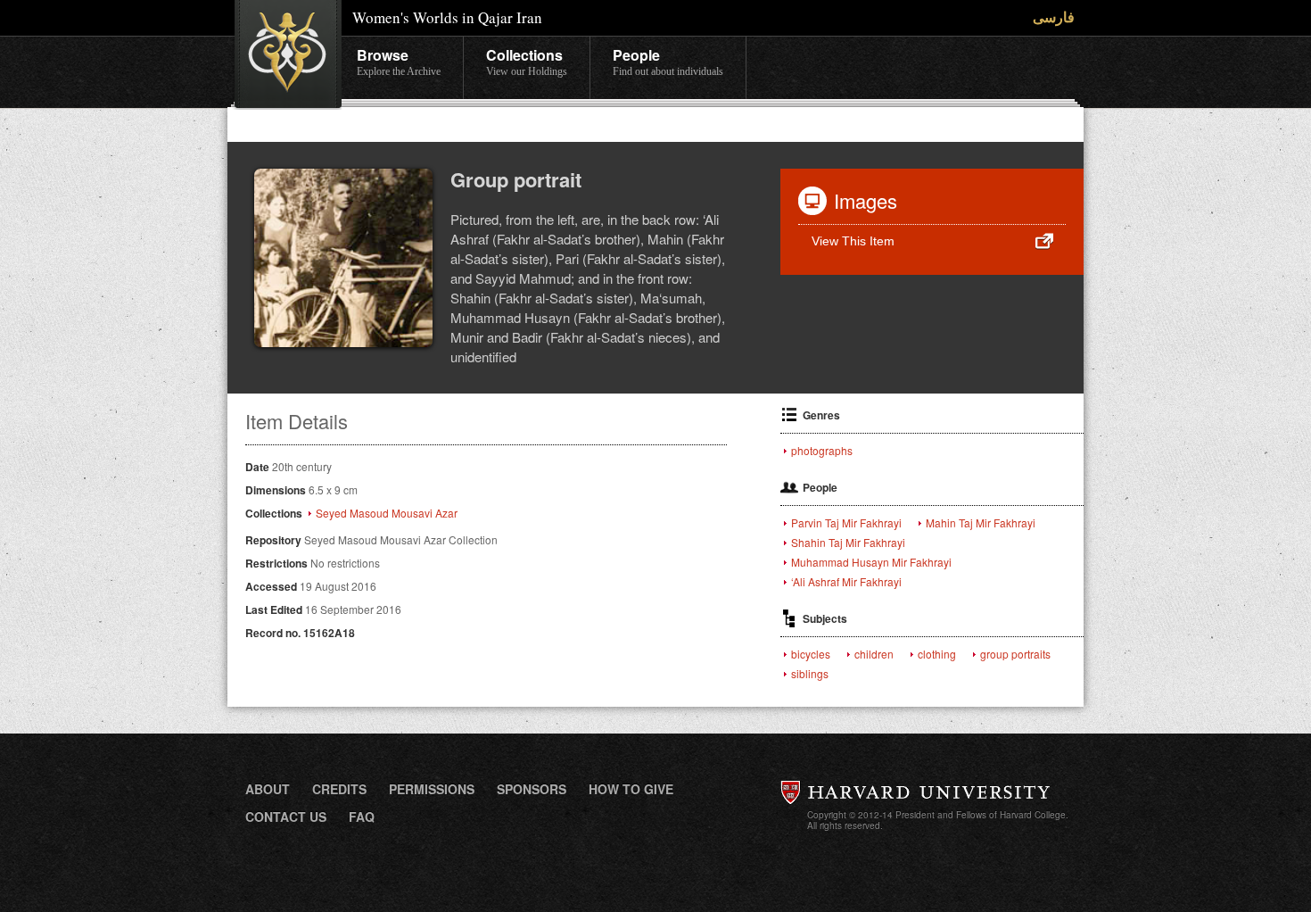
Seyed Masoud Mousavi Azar (387, 513)
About (267, 789)
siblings (810, 673)
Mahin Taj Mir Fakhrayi (980, 523)
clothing (937, 654)
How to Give (631, 789)
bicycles (810, 654)
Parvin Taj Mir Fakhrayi (846, 523)
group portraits (1015, 654)
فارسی (1054, 16)
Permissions (431, 789)
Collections (526, 61)
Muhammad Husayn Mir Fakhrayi (871, 562)
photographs (822, 450)
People (668, 61)
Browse (399, 61)
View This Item (853, 241)
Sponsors (531, 789)
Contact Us (285, 816)
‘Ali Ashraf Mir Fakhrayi (846, 582)
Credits (339, 789)
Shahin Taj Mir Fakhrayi (848, 542)
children (874, 654)
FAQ (362, 816)
